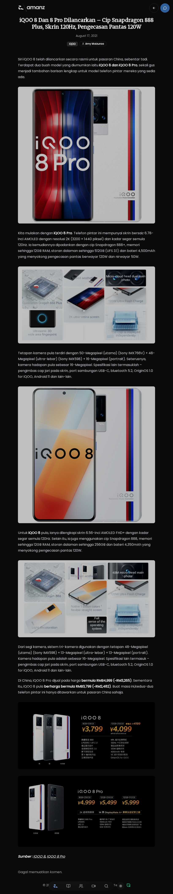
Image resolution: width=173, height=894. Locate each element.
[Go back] (154, 8)
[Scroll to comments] (165, 8)
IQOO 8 (39, 856)
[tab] (55, 886)
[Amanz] (128, 885)
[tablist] (81, 886)
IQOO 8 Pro (56, 856)
